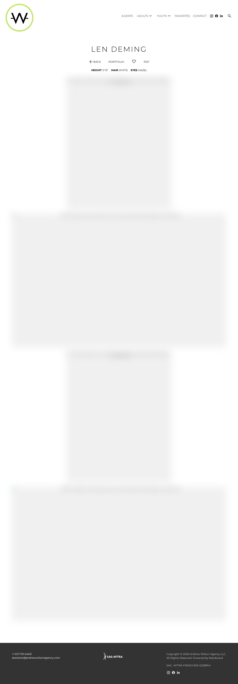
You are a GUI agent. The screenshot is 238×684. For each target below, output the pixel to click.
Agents (127, 16)
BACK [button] (95, 61)
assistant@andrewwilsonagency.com (36, 657)
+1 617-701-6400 (22, 654)
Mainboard (216, 658)
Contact (200, 16)
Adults (145, 16)
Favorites (182, 16)
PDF (146, 61)
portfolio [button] (116, 61)
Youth (164, 16)
